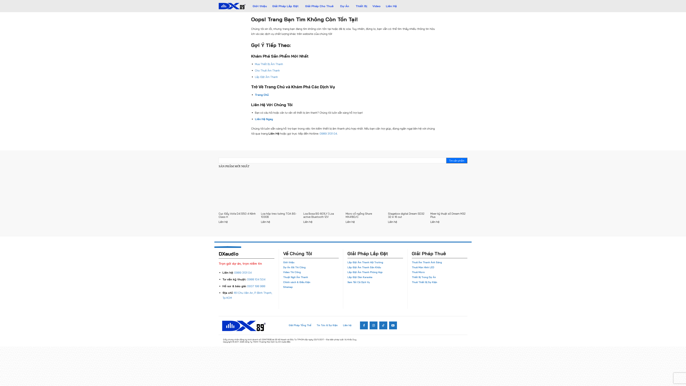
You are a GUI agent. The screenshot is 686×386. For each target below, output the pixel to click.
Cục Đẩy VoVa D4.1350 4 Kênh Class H (237, 215)
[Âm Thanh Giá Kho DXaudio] (232, 6)
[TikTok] (383, 325)
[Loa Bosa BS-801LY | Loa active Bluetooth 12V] (321, 191)
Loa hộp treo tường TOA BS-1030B (279, 215)
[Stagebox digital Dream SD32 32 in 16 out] (406, 191)
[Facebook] (364, 325)
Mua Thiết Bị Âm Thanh (269, 64)
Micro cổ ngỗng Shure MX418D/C (359, 215)
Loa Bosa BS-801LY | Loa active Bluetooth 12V (318, 215)
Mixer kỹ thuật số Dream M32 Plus (448, 215)
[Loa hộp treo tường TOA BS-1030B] (279, 191)
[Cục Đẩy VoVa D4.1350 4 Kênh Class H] (237, 191)
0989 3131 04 (328, 133)
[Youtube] (393, 325)
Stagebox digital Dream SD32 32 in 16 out (406, 215)
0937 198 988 (256, 286)
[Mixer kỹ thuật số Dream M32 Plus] (448, 191)
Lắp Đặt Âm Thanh (266, 77)
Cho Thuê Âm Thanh (267, 70)
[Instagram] (373, 325)
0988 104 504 (256, 279)
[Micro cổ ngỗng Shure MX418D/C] (364, 191)
